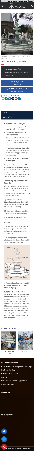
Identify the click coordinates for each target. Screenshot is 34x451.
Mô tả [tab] (5, 113)
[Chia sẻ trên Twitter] (9, 98)
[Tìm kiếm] (32, 6)
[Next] (33, 344)
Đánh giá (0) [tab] (7, 117)
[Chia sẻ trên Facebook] (6, 98)
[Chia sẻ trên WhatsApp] (3, 98)
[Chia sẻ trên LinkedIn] (19, 98)
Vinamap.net (5, 387)
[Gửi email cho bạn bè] (12, 98)
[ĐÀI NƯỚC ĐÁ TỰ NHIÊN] (8, 340)
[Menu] (2, 6)
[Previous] (1, 344)
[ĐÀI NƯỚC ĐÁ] (25, 340)
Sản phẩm (12, 56)
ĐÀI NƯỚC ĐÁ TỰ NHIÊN (9, 352)
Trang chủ (4, 56)
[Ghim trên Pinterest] (16, 98)
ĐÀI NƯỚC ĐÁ (25, 352)
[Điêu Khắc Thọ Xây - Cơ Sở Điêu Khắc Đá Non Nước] (17, 6)
